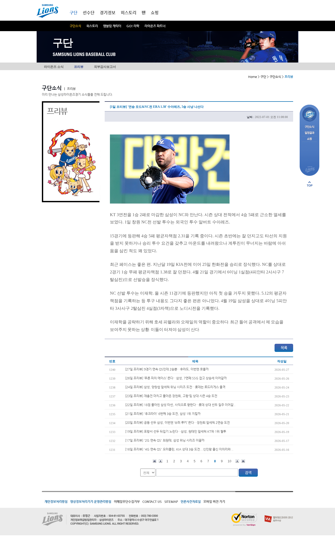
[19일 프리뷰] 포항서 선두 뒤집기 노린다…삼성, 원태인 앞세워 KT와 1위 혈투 (175, 431)
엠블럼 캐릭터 (112, 26)
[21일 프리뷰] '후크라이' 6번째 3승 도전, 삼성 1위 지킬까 (162, 413)
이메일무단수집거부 (127, 501)
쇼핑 (155, 12)
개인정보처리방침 (56, 501)
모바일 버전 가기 (214, 501)
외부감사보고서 (105, 67)
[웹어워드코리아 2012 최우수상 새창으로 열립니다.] (279, 514)
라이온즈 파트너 (154, 26)
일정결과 (309, 133)
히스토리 (92, 26)
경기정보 (107, 12)
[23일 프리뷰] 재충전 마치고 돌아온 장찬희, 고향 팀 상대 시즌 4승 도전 (171, 396)
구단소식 (75, 26)
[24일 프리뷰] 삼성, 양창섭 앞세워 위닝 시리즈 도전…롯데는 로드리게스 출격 (175, 387)
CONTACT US (152, 501)
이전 (161, 461)
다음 (237, 461)
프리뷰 (78, 67)
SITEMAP (171, 501)
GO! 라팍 (132, 26)
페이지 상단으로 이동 (309, 184)
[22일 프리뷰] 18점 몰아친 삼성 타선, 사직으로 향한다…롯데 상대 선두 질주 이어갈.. (180, 405)
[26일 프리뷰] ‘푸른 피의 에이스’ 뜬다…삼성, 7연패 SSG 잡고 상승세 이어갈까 (176, 378)
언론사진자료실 (191, 501)
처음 (155, 461)
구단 (73, 12)
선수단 (88, 12)
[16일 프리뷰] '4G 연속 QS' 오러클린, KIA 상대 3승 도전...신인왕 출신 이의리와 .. (179, 449)
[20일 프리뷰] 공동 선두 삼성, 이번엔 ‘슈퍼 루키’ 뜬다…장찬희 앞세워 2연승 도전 (177, 422)
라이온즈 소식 (54, 67)
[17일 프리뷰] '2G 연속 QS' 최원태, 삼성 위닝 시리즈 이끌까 (164, 440)
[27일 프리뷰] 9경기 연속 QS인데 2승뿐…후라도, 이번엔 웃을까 (167, 369)
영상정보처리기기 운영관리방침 (90, 501)
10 (229, 461)
